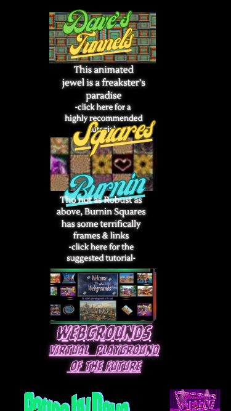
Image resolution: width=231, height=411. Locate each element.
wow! (87, 64)
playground (127, 351)
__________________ (144, 183)
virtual (69, 351)
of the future (105, 367)
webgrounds (104, 334)
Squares (112, 135)
